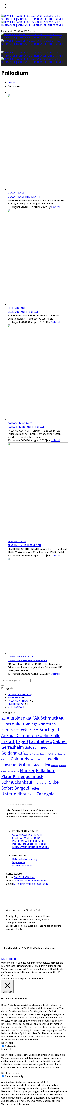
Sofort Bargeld (15, 788)
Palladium (45, 770)
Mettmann (54, 766)
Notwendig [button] (7, 1042)
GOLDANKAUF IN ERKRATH (24, 197)
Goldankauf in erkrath (32, 754)
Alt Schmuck (46, 718)
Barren (7, 729)
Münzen (27, 770)
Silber (54, 782)
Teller (35, 788)
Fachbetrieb (40, 741)
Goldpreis (20, 759)
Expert (22, 741)
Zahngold (46, 794)
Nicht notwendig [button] (10, 1073)
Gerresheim (12, 747)
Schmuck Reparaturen (41, 783)
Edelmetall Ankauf (22, 865)
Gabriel (60, 741)
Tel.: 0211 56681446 (24, 877)
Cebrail (55, 207)
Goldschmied (34, 760)
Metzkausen (15, 771)
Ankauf (18, 724)
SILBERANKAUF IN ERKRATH (24, 312)
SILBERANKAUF (16, 308)
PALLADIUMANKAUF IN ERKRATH (27, 427)
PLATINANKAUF (17, 541)
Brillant (33, 730)
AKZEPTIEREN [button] (35, 978)
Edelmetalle (48, 735)
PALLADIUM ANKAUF (20, 423)
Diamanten (26, 735)
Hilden (41, 760)
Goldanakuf (12, 753)
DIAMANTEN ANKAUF (20, 656)
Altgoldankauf (20, 718)
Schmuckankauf (16, 782)
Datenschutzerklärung (24, 859)
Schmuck (34, 776)
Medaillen (41, 764)
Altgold (3, 719)
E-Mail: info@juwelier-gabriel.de (30, 883)
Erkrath (8, 741)
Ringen (19, 776)
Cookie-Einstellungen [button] (14, 978)
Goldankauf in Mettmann (49, 754)
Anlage (32, 723)
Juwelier (52, 759)
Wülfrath (33, 795)
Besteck (20, 729)
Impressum (18, 862)
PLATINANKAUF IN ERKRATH (24, 545)
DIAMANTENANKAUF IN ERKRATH (27, 660)
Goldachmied (35, 747)
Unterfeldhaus (15, 794)
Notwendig (11, 1045)
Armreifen (47, 723)
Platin (7, 776)
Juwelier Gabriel (17, 764)
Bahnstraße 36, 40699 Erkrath (30, 880)
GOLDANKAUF (16, 193)
